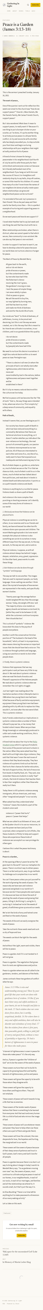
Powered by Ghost (13, 1303)
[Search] (28, 5)
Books (21, 11)
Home (9, 11)
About (15, 11)
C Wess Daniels (8, 36)
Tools (27, 11)
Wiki (33, 11)
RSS (4, 1303)
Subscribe (35, 5)
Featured (6, 20)
